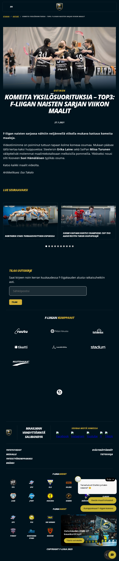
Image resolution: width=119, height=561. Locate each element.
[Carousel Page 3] (52, 246)
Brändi (10, 462)
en (11, 6)
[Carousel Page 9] (70, 246)
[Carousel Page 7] (64, 246)
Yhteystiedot (14, 449)
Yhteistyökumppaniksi (19, 458)
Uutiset (16, 16)
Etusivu (6, 16)
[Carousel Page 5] (58, 246)
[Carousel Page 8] (67, 246)
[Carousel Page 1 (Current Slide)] (46, 246)
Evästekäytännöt (102, 449)
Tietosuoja (106, 454)
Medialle (11, 454)
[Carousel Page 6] (61, 246)
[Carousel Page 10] (73, 246)
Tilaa (14, 302)
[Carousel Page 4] (55, 246)
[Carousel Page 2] (49, 246)
